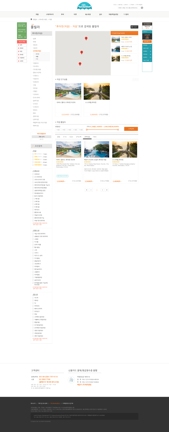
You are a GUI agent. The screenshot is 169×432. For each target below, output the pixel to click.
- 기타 (36, 59)
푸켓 (21, 51)
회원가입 (120, 4)
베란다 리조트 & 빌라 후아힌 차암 (95, 159)
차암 (50, 19)
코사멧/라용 (37, 69)
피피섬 (35, 88)
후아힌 (21, 54)
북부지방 (36, 125)
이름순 (95, 136)
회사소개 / (34, 403)
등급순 (71, 136)
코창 (34, 85)
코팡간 (35, 91)
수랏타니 (36, 75)
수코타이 (36, 107)
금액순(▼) (79, 136)
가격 (88, 126)
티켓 (75, 14)
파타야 (21, 48)
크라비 (21, 61)
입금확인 (145, 57)
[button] (86, 38)
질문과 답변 (145, 48)
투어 (62, 14)
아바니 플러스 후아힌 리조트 (66, 102)
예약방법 (145, 45)
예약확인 (145, 51)
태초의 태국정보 (21, 25)
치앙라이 (36, 79)
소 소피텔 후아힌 (90, 102)
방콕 (21, 45)
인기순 (65, 136)
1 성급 (58, 129)
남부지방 (36, 119)
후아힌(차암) (43, 19)
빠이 (34, 113)
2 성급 (63, 129)
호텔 (37, 14)
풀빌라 (35, 19)
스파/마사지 (49, 14)
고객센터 (132, 4)
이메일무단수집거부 (68, 403)
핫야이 (35, 110)
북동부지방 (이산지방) (40, 122)
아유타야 (36, 82)
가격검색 (131, 129)
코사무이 (36, 66)
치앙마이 (22, 57)
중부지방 (36, 116)
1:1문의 (126, 14)
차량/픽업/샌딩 (113, 14)
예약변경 (145, 54)
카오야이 (36, 94)
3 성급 (69, 129)
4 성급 (75, 129)
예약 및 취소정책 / (43, 403)
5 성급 (81, 129)
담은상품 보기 (147, 41)
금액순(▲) (87, 136)
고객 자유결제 (139, 4)
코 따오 (35, 104)
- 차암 (36, 56)
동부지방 (36, 100)
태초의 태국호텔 (21, 30)
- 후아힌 (37, 54)
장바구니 (126, 4)
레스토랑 (88, 14)
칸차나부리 (36, 97)
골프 (100, 14)
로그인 (115, 4)
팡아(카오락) (37, 72)
